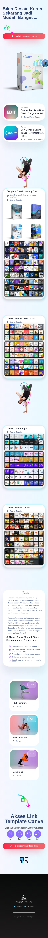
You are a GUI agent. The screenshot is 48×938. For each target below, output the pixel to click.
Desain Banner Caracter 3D (21, 318)
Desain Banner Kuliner (18, 507)
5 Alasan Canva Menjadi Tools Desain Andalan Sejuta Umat (22, 638)
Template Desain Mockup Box (22, 191)
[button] (24, 846)
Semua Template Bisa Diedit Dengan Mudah (32, 112)
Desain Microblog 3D (17, 428)
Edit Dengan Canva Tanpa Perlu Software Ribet (32, 132)
